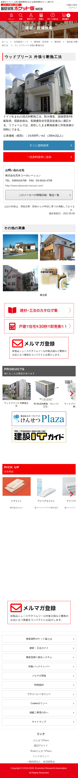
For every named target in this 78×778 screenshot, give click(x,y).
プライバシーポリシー (39, 694)
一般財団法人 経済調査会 (41, 761)
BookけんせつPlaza (40, 751)
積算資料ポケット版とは (39, 638)
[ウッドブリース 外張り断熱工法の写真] (39, 112)
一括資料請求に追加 (39, 156)
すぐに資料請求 (39, 145)
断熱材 (58, 42)
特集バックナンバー (39, 666)
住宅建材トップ (21, 42)
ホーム (5, 42)
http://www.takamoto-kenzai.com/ (24, 185)
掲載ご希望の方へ (39, 712)
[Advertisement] (39, 553)
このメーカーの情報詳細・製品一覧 (39, 195)
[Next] (71, 393)
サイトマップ (39, 721)
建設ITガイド (41, 745)
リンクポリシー (41, 756)
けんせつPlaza (41, 740)
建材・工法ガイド (39, 648)
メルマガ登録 (39, 675)
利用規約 (39, 685)
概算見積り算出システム (39, 657)
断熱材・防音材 (41, 42)
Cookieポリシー (39, 703)
